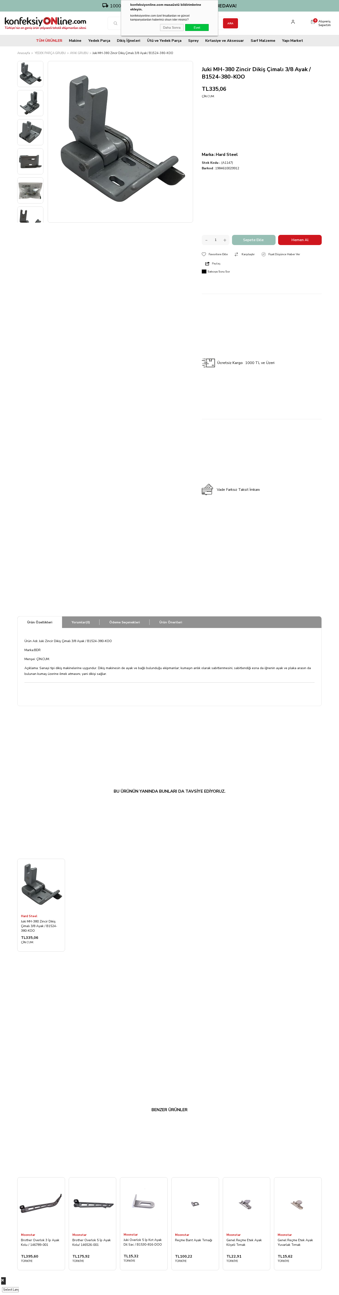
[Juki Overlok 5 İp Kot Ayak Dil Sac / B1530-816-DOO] (143, 1203)
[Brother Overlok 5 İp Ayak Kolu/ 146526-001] (92, 1203)
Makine (75, 40)
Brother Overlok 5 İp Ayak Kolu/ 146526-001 (91, 1242)
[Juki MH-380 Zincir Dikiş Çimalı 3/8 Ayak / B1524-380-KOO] (41, 885)
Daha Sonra (172, 27)
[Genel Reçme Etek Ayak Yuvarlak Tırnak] (297, 1203)
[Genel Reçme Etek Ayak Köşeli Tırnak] (246, 1203)
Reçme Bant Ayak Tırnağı (193, 1240)
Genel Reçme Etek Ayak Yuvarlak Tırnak (295, 1242)
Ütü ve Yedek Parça (164, 40)
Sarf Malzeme (263, 40)
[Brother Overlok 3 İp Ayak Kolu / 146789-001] (41, 1203)
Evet (197, 27)
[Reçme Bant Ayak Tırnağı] (195, 1203)
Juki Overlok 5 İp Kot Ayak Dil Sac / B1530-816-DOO (143, 1242)
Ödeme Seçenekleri (124, 622)
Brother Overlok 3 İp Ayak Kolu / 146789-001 (40, 1242)
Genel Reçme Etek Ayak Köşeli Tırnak (244, 1242)
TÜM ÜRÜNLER (49, 40)
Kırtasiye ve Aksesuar (224, 40)
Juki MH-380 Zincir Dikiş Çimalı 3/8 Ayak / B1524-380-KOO (39, 926)
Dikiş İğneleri (128, 40)
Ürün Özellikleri (39, 622)
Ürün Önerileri (170, 622)
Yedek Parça (99, 40)
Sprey (193, 40)
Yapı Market (292, 40)
